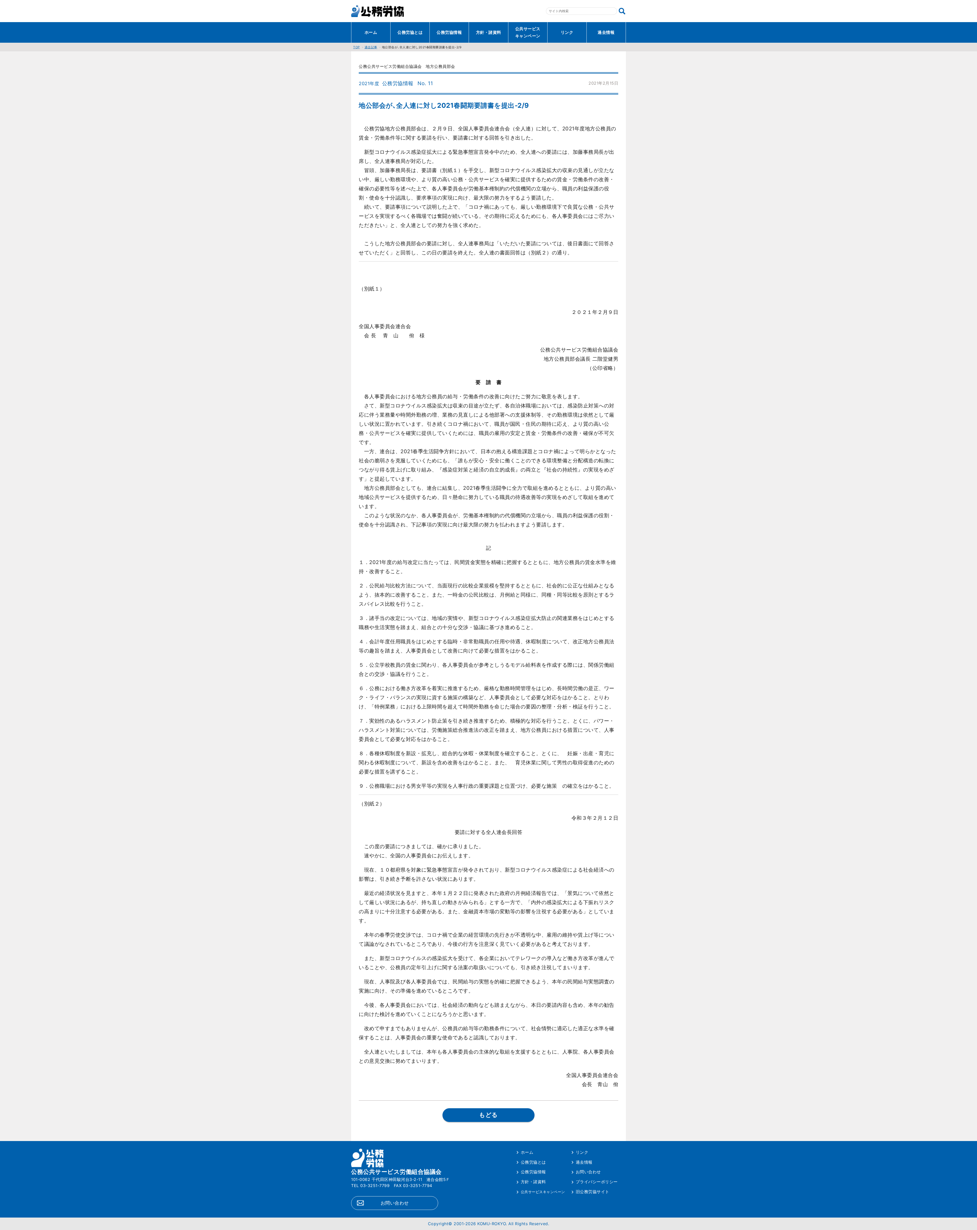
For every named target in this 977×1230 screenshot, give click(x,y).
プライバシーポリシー (597, 1181)
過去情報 (606, 32)
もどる (488, 1114)
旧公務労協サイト (592, 1191)
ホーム (371, 32)
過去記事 (371, 47)
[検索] (622, 11)
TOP (356, 47)
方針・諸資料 (488, 32)
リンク (567, 32)
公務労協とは (410, 32)
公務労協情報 (449, 32)
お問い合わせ (395, 1203)
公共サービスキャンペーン (527, 32)
